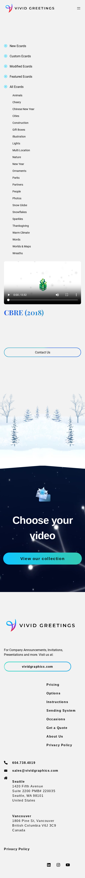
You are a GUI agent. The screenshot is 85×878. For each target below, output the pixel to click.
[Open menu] (78, 8)
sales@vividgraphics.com (35, 770)
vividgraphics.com (37, 666)
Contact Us (42, 352)
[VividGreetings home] (29, 8)
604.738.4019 (23, 762)
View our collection (42, 558)
